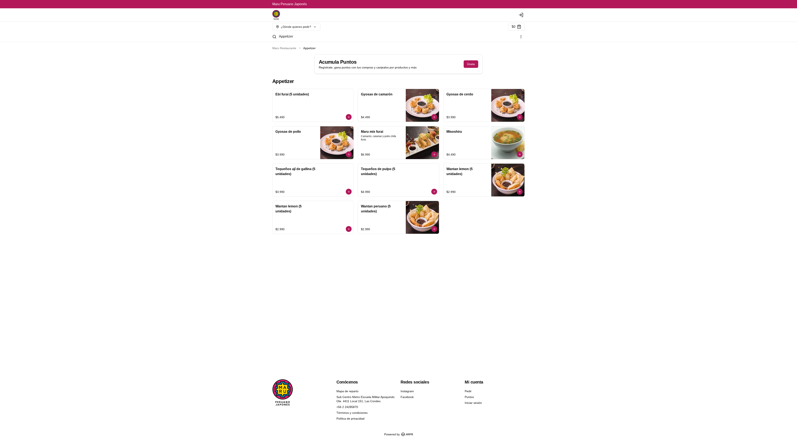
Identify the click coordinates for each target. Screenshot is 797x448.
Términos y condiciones (352, 412)
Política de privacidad (350, 418)
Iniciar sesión (473, 402)
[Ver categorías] (521, 36)
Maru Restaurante (284, 48)
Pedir (468, 391)
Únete (471, 64)
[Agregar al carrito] (349, 117)
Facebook (407, 397)
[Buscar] (274, 37)
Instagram (407, 391)
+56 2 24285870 (347, 407)
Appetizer (286, 36)
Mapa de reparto (347, 391)
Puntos (469, 397)
